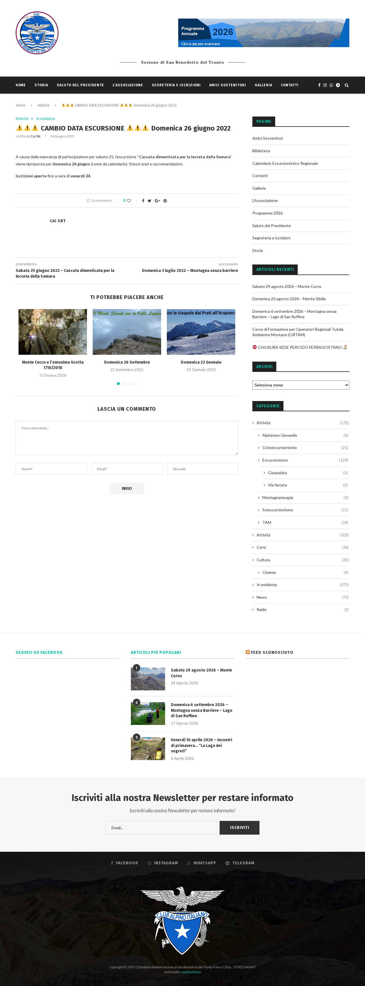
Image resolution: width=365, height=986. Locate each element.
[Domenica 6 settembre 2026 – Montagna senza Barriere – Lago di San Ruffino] (148, 713)
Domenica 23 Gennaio (201, 362)
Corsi (303, 547)
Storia (41, 85)
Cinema (305, 572)
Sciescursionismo (305, 509)
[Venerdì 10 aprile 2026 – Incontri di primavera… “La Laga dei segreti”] (148, 748)
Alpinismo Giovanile (305, 435)
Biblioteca (261, 150)
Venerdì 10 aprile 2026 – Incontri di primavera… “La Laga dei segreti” (201, 745)
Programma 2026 (267, 213)
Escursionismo (305, 460)
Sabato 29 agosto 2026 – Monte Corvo (286, 286)
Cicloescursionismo (305, 447)
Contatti (290, 85)
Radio (303, 609)
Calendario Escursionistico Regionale (285, 163)
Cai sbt (35, 136)
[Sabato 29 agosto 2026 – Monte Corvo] (148, 679)
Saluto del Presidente (80, 85)
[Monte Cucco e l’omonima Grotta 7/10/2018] (53, 332)
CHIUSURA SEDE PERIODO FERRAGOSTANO (300, 347)
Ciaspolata (308, 472)
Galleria (263, 85)
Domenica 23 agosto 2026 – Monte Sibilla (289, 298)
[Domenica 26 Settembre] (127, 332)
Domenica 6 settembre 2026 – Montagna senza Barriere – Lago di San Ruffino (201, 710)
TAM (305, 522)
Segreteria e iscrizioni (176, 85)
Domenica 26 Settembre (127, 362)
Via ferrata (308, 484)
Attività (43, 105)
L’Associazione (128, 85)
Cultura (303, 559)
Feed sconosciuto (272, 652)
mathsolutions (191, 972)
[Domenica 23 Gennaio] (201, 332)
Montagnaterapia (305, 497)
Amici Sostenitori (227, 85)
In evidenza (45, 119)
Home (21, 85)
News (303, 597)
